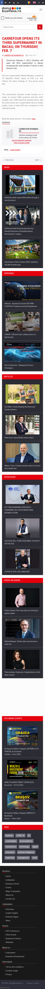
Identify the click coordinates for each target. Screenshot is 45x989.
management (23, 855)
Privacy (9, 972)
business (9, 833)
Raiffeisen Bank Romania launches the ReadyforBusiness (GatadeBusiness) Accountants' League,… (19, 200)
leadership (10, 855)
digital (35, 844)
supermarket (15, 150)
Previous (9, 160)
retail (35, 855)
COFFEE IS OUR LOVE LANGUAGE (17, 538)
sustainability (11, 838)
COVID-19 (20, 833)
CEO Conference (12, 928)
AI (29, 833)
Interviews (10, 906)
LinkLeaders (10, 950)
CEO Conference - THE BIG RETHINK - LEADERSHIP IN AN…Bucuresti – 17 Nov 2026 (18, 813)
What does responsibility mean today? (19, 407)
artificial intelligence (26, 849)
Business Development (15, 954)
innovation (10, 849)
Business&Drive (26, 838)
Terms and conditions (15, 964)
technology (24, 844)
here (34, 119)
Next (37, 160)
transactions (11, 844)
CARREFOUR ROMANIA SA (14, 55)
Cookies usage (12, 968)
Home (8, 873)
